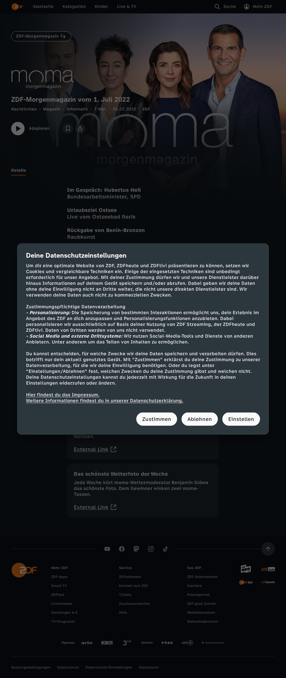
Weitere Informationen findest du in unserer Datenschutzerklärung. (104, 400)
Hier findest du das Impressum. (62, 394)
